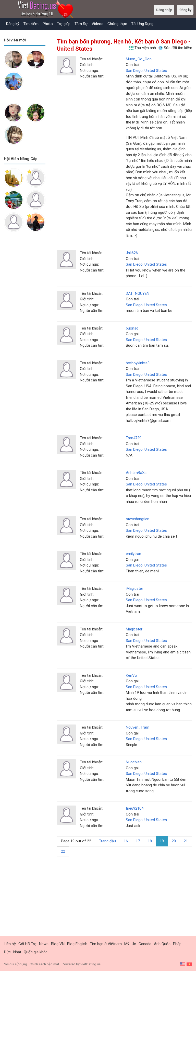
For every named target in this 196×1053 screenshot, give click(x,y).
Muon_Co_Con (139, 59)
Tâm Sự (81, 23)
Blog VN (58, 944)
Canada (145, 944)
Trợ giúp (63, 23)
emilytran (133, 553)
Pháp (177, 944)
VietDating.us (90, 964)
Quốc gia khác (35, 952)
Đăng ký (12, 23)
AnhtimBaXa (136, 472)
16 (126, 841)
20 (174, 841)
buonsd (132, 328)
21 (186, 841)
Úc (134, 944)
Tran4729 (133, 438)
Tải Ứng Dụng (142, 23)
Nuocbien (134, 762)
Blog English (77, 944)
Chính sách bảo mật (44, 964)
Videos (97, 23)
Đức (7, 952)
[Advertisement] (24, 259)
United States (155, 70)
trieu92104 (134, 808)
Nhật (17, 952)
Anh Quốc (162, 944)
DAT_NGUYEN (137, 293)
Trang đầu (107, 841)
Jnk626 (132, 253)
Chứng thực (117, 23)
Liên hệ (10, 944)
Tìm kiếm (31, 23)
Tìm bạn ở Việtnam (106, 944)
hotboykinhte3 (138, 363)
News (43, 944)
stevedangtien (137, 519)
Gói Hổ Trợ (27, 944)
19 (162, 841)
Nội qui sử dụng (15, 964)
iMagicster (134, 588)
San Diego (134, 70)
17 (138, 841)
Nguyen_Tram (137, 727)
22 (63, 851)
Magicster (134, 629)
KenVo (131, 675)
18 (150, 841)
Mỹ (126, 944)
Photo (48, 23)
